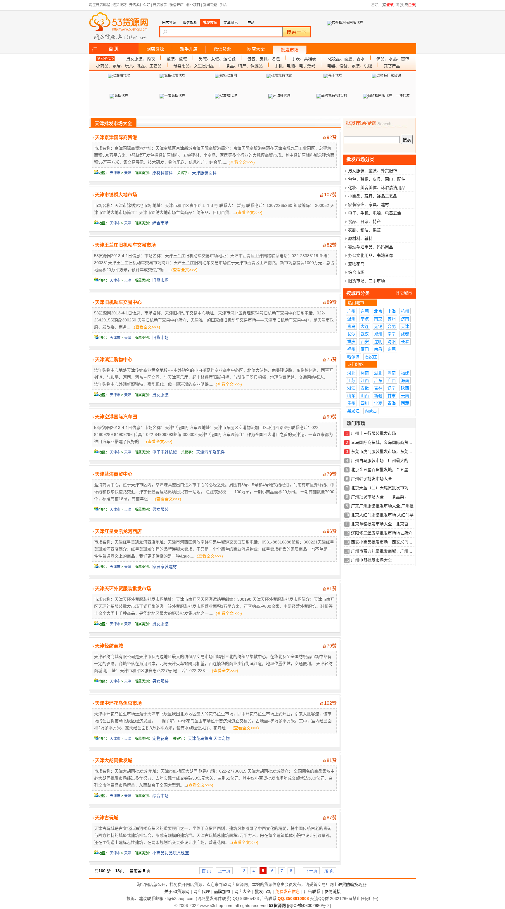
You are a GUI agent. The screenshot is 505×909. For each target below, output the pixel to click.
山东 (351, 395)
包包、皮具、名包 (263, 58)
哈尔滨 (353, 356)
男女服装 (160, 394)
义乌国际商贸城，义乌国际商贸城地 (383, 442)
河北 (351, 372)
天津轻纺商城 (109, 645)
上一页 (224, 870)
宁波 (365, 318)
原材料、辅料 (360, 238)
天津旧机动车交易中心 (118, 302)
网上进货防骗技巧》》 (349, 884)
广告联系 (312, 891)
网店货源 (155, 49)
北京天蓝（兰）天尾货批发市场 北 (383, 487)
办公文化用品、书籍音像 (370, 255)
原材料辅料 (162, 172)
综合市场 (160, 223)
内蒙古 (371, 410)
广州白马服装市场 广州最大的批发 (383, 460)
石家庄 (371, 356)
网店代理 (201, 891)
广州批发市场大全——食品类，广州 (383, 496)
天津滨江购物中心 (113, 359)
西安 (365, 341)
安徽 (365, 388)
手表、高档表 (304, 58)
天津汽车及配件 (210, 452)
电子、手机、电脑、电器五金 (374, 213)
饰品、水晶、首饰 (392, 58)
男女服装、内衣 (140, 58)
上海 (392, 311)
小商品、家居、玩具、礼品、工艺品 (129, 65)
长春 (405, 341)
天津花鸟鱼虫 (200, 738)
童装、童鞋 (177, 58)
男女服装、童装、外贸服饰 (372, 170)
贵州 (351, 403)
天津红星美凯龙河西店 (118, 531)
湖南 (392, 372)
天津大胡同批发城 (113, 760)
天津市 (115, 173)
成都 (405, 334)
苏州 (392, 318)
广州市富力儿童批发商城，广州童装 (383, 551)
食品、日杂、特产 (364, 221)
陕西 (405, 388)
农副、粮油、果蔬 (364, 230)
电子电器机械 (164, 452)
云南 (405, 395)
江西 (365, 380)
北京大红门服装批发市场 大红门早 (382, 514)
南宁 (392, 334)
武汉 (365, 334)
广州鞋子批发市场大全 (371, 478)
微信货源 (222, 49)
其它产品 (392, 65)
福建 (405, 372)
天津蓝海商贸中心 (113, 474)
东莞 (365, 311)
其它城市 (404, 293)
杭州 (405, 311)
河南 (365, 372)
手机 (222, 5)
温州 (351, 318)
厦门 (365, 349)
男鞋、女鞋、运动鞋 (217, 58)
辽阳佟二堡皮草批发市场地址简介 (381, 533)
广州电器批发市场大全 (371, 560)
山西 (365, 395)
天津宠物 (221, 738)
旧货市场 (160, 280)
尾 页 (329, 870)
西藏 (405, 403)
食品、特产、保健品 (244, 65)
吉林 (378, 388)
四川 (365, 403)
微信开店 (177, 5)
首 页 (114, 48)
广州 (351, 311)
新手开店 (189, 49)
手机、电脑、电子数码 (294, 65)
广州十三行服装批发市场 (373, 433)
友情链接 (332, 891)
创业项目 (193, 5)
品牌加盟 (222, 891)
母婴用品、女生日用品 (193, 65)
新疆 (378, 395)
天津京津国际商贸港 (116, 137)
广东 (378, 380)
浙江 (351, 388)
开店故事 (160, 5)
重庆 (351, 341)
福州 (351, 349)
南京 (378, 318)
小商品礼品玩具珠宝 (170, 853)
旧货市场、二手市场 (366, 280)
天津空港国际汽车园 (116, 416)
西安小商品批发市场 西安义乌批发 (383, 542)
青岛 (351, 326)
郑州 (378, 334)
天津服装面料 (204, 172)
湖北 (378, 372)
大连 (365, 326)
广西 (392, 380)
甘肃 (392, 395)
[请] (388, 5)
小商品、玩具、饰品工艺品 (372, 196)
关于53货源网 (176, 891)
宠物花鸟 (160, 738)
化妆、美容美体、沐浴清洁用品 (376, 187)
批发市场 (289, 50)
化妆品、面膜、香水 (346, 58)
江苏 (351, 380)
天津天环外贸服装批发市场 (123, 588)
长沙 (351, 334)
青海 (392, 403)
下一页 (311, 870)
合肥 (392, 326)
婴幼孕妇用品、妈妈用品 (370, 247)
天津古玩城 (106, 817)
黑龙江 (353, 410)
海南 (405, 380)
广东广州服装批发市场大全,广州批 (382, 505)
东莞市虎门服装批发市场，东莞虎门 (383, 451)
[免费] (408, 5)
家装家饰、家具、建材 (368, 204)
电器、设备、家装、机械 (349, 65)
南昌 (378, 349)
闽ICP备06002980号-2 (309, 905)
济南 (405, 318)
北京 (378, 311)
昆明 (378, 341)
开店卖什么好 (139, 5)
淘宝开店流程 (99, 5)
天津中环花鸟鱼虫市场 (118, 703)
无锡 (378, 326)
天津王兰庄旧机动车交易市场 (125, 245)
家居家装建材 (164, 566)
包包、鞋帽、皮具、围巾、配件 (376, 179)
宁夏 (378, 403)
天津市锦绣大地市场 (116, 194)
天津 (127, 173)
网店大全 (256, 49)
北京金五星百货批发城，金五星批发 (383, 469)
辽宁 (392, 388)
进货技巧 (120, 5)
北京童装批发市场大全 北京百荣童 (383, 524)
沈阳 (392, 341)
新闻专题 (210, 5)
